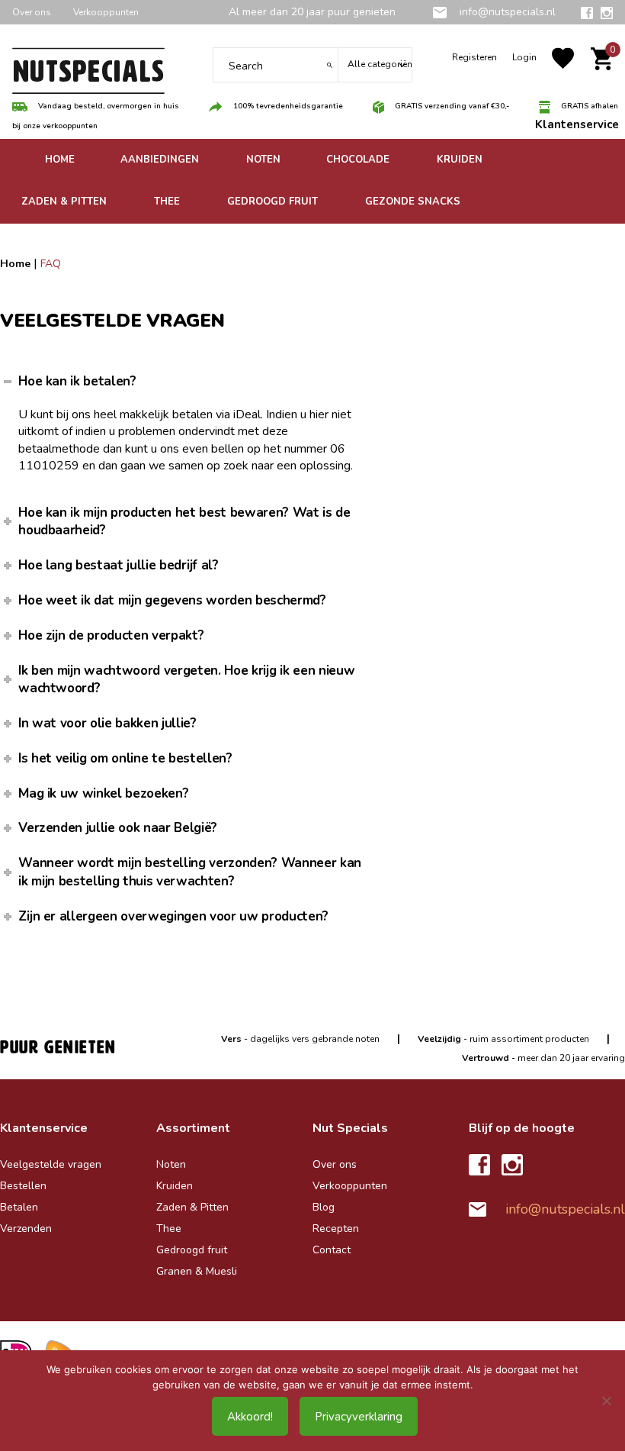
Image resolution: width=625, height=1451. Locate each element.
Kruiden (174, 1186)
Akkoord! (250, 1416)
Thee (168, 1228)
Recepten (335, 1228)
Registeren (474, 57)
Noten (171, 1164)
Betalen (19, 1207)
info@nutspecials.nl (506, 12)
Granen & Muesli (196, 1271)
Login (524, 57)
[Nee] (606, 1400)
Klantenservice (577, 124)
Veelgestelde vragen (50, 1164)
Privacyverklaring (358, 1416)
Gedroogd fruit (191, 1250)
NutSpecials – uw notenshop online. (88, 76)
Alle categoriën (380, 64)
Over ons (31, 12)
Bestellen (23, 1186)
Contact (331, 1250)
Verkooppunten (106, 12)
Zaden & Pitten (192, 1207)
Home (15, 263)
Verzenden (26, 1228)
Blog (323, 1207)
